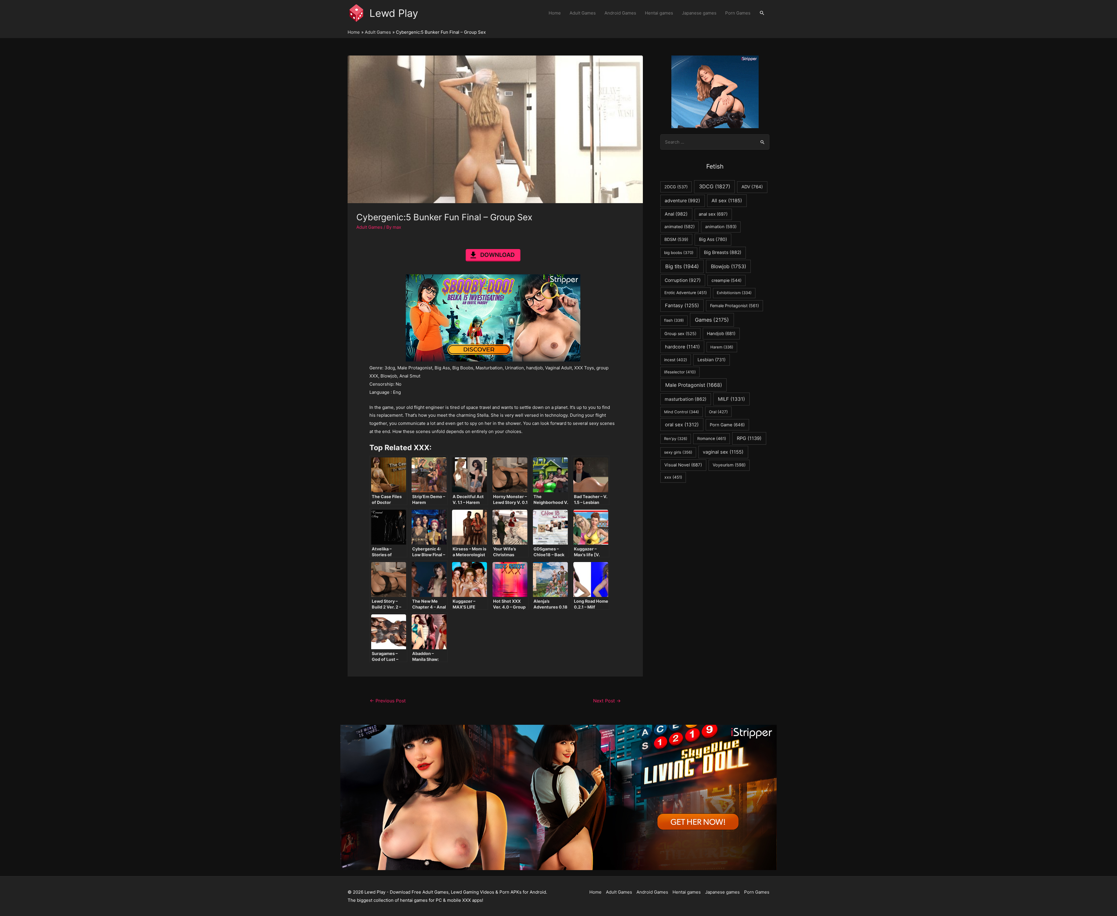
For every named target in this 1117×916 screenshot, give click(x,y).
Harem (721, 347)
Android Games (620, 13)
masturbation (686, 399)
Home (555, 13)
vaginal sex (723, 452)
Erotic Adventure (685, 292)
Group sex (680, 333)
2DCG (676, 186)
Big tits (682, 266)
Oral (718, 411)
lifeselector (680, 372)
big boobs (678, 252)
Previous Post (388, 701)
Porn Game (727, 424)
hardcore (682, 347)
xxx (673, 477)
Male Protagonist (693, 385)
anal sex (713, 214)
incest (675, 359)
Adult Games (583, 13)
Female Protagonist (734, 305)
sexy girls (678, 452)
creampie (726, 280)
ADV (752, 186)
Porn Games (737, 13)
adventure (682, 200)
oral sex (682, 424)
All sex (727, 200)
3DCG (714, 186)
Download (497, 254)
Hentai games (659, 13)
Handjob (721, 333)
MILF (731, 399)
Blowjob (728, 266)
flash (674, 320)
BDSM (676, 239)
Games (712, 320)
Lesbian (711, 359)
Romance (711, 438)
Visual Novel (683, 465)
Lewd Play (393, 13)
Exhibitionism (734, 292)
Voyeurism (729, 465)
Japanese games (699, 13)
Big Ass (713, 239)
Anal (676, 214)
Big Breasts (722, 252)
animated (679, 226)
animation (721, 226)
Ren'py (675, 438)
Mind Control (681, 411)
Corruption (683, 280)
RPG (749, 438)
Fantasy (682, 305)
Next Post (607, 701)
